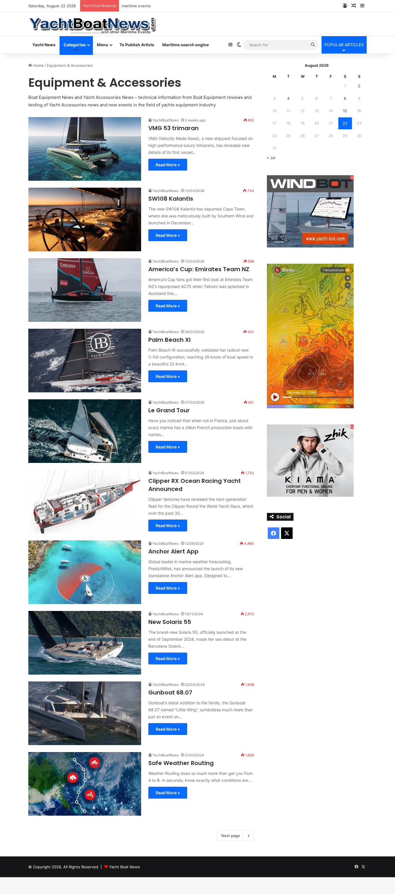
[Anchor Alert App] (84, 572)
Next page (230, 835)
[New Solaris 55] (84, 643)
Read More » (168, 164)
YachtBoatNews (166, 120)
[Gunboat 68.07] (84, 713)
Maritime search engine (185, 44)
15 (345, 110)
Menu (102, 44)
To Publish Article (136, 44)
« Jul (271, 157)
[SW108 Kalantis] (84, 219)
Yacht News (44, 44)
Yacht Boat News (124, 867)
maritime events (136, 5)
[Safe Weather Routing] (84, 784)
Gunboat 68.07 (170, 692)
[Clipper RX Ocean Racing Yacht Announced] (84, 501)
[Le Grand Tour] (84, 431)
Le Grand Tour (169, 410)
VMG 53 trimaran (173, 128)
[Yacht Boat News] (93, 23)
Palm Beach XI (169, 340)
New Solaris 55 (169, 622)
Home (38, 65)
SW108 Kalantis (170, 199)
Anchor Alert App (173, 551)
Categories (75, 44)
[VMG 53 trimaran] (84, 149)
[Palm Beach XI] (84, 360)
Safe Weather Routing (181, 763)
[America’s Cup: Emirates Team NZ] (84, 290)
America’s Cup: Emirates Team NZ (198, 269)
